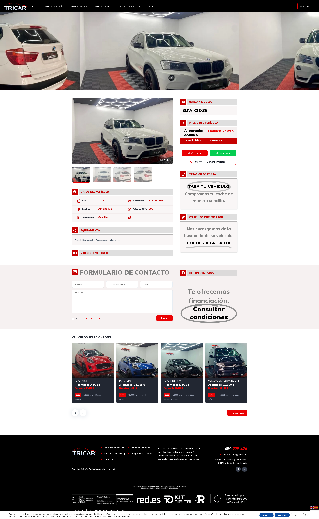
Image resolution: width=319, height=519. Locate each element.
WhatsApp (225, 153)
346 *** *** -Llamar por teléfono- (211, 161)
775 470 (236, 448)
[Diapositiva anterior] (75, 412)
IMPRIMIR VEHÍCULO (201, 272)
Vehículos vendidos (78, 6)
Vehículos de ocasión (53, 6)
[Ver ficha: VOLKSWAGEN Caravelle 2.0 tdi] (226, 373)
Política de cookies (122, 516)
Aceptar (266, 515)
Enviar (164, 318)
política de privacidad (93, 319)
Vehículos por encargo (103, 6)
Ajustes (298, 515)
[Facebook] (238, 469)
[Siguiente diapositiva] (83, 412)
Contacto (151, 6)
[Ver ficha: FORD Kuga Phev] (182, 373)
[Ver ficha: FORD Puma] (93, 373)
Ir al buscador (237, 413)
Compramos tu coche (130, 6)
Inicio (34, 6)
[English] (312, 507)
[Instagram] (244, 469)
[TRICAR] (15, 6)
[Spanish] (316, 507)
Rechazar (282, 515)
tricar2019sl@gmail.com (235, 454)
